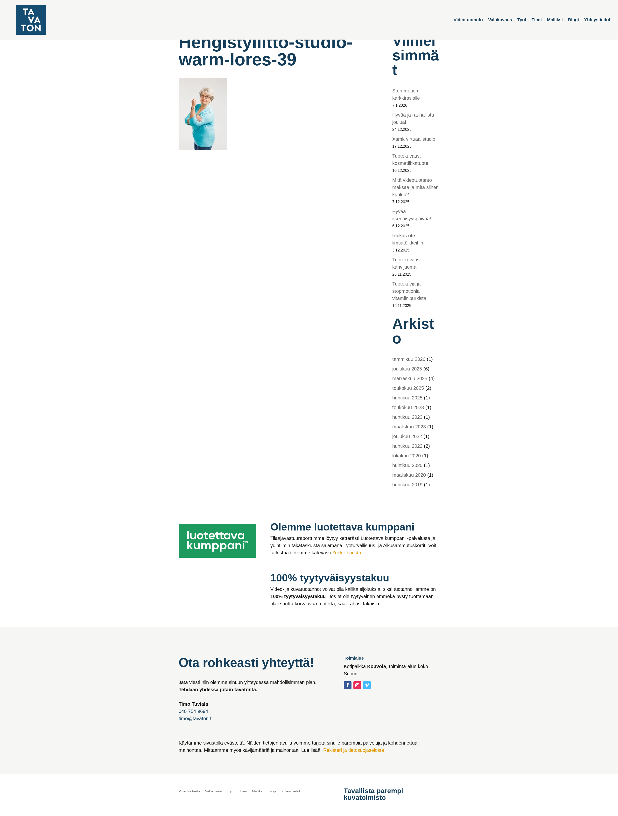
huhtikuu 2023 (407, 417)
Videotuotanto (468, 20)
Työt (521, 20)
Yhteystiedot (597, 20)
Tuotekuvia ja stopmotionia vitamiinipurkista (409, 291)
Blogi (573, 20)
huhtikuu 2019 (407, 484)
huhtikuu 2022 (407, 446)
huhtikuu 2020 (407, 465)
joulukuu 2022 (407, 436)
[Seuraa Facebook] (347, 685)
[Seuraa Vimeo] (367, 685)
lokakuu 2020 (406, 455)
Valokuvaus (500, 20)
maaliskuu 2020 (409, 475)
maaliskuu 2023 (409, 426)
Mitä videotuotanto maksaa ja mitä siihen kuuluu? (415, 187)
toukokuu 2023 (408, 407)
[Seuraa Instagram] (357, 685)
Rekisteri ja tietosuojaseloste (353, 750)
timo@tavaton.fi (195, 718)
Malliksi (555, 20)
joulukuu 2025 (407, 368)
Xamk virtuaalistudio (413, 139)
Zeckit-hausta (346, 552)
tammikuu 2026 (408, 359)
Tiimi (537, 20)
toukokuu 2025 (408, 388)
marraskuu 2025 (409, 378)
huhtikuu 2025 (407, 397)
